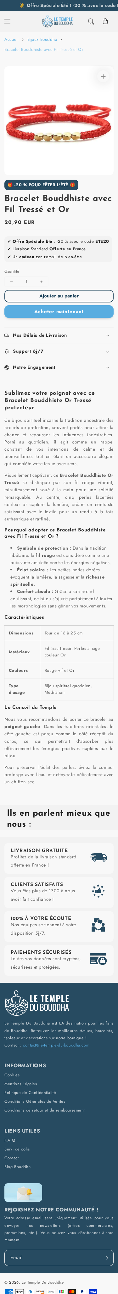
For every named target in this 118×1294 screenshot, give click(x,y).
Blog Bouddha (17, 1167)
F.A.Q (9, 1140)
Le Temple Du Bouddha (42, 1282)
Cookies (12, 1075)
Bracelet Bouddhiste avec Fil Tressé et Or (43, 49)
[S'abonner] (107, 1258)
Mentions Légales (20, 1084)
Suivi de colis (17, 1149)
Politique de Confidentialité (30, 1093)
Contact (11, 1158)
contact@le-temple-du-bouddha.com (56, 1045)
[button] (7, 21)
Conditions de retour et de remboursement (44, 1110)
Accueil (11, 39)
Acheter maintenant (59, 311)
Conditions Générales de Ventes (34, 1101)
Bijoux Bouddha (42, 39)
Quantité (11, 271)
